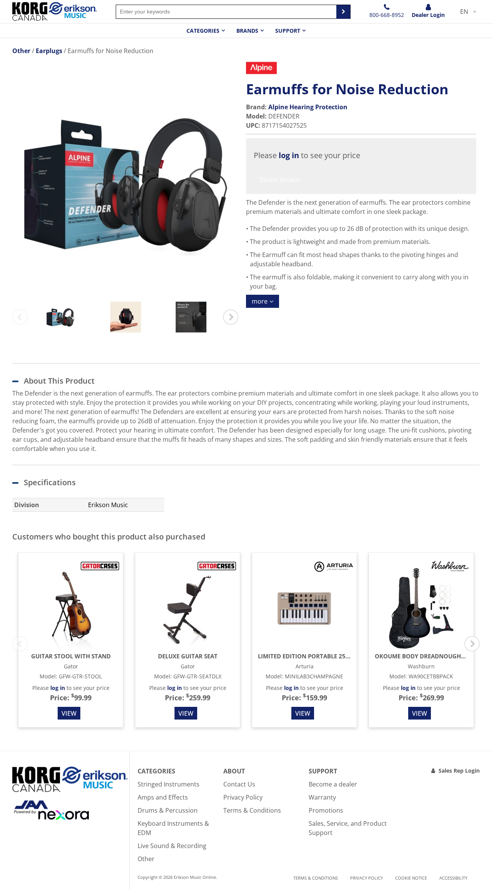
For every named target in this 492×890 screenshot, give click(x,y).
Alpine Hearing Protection (307, 107)
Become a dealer (333, 784)
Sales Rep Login (459, 770)
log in (289, 155)
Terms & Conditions (252, 810)
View (69, 713)
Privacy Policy (243, 797)
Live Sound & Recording (172, 846)
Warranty (322, 797)
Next (230, 317)
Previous (20, 317)
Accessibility (453, 878)
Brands (247, 30)
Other (146, 859)
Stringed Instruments (168, 784)
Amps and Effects (163, 797)
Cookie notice (411, 878)
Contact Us (239, 784)
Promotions (326, 810)
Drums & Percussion (168, 810)
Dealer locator (280, 179)
